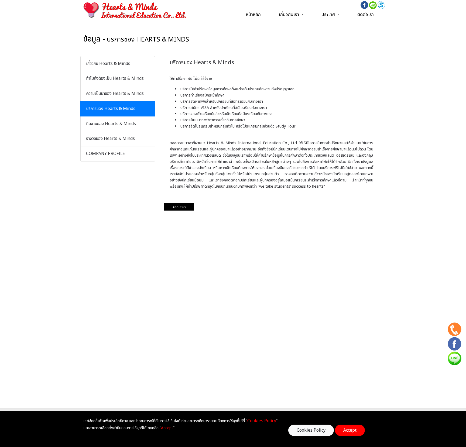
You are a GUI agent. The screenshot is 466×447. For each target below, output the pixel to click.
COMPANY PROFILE (105, 154)
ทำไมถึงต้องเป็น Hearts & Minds (115, 78)
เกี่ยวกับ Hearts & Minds (108, 64)
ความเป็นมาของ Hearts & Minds (115, 94)
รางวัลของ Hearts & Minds (110, 139)
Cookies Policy (311, 430)
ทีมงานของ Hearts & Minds (111, 124)
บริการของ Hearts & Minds (110, 109)
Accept (350, 430)
